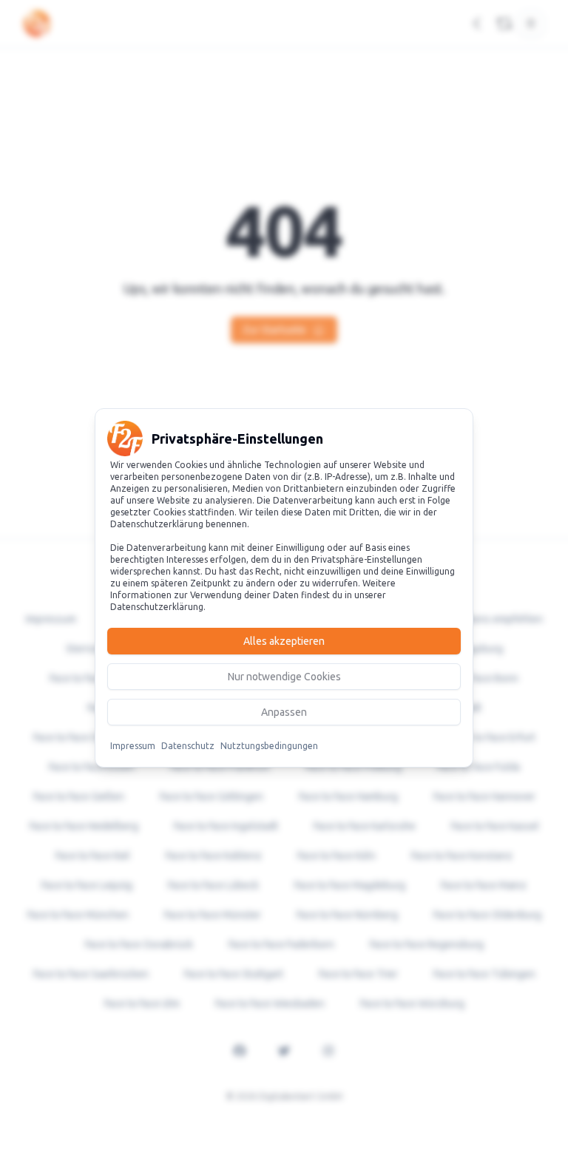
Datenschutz (187, 746)
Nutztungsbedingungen (269, 746)
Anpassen (284, 712)
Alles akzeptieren (284, 641)
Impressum (132, 746)
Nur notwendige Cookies (284, 677)
